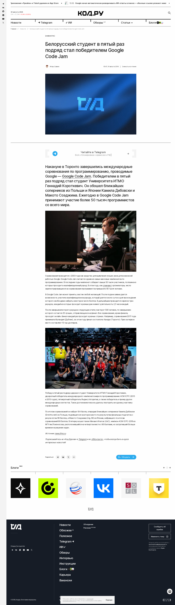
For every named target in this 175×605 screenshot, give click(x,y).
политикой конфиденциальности (158, 544)
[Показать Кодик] (169, 591)
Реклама (88, 528)
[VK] (63, 457)
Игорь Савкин (54, 66)
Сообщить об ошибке (159, 528)
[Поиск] (169, 13)
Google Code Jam (76, 176)
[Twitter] (68, 457)
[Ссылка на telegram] (3, 3)
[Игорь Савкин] (47, 66)
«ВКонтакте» (97, 439)
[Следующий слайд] (170, 467)
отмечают (107, 285)
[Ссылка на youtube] (3, 18)
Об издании (88, 524)
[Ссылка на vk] (3, 7)
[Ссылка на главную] (16, 527)
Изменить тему (157, 537)
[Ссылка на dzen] (3, 15)
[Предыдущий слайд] (164, 467)
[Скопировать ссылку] (74, 457)
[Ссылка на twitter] (3, 22)
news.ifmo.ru (60, 433)
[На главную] (90, 13)
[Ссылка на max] (3, 11)
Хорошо (109, 600)
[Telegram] (58, 457)
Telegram (82, 439)
